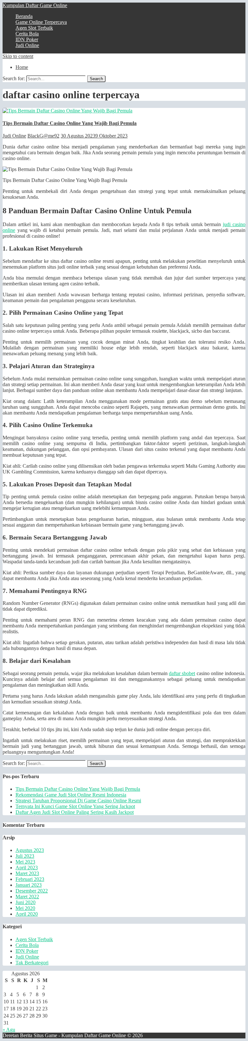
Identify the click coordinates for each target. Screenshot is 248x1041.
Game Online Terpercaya (41, 22)
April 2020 (27, 914)
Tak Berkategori (32, 962)
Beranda (24, 16)
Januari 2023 (29, 885)
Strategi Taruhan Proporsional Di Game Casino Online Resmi (78, 800)
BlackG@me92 (43, 135)
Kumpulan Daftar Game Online (35, 5)
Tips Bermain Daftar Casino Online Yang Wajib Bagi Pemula (70, 123)
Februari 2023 (30, 879)
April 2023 (27, 867)
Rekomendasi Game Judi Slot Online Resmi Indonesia (71, 794)
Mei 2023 (25, 861)
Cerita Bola (27, 33)
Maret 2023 (27, 873)
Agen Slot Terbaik (34, 28)
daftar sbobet (182, 673)
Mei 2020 (25, 908)
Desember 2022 (32, 890)
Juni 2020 (26, 902)
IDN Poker (27, 39)
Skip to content (18, 56)
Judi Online (27, 45)
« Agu (9, 1029)
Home (22, 67)
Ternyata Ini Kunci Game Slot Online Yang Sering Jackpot (75, 806)
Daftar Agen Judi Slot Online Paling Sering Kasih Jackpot (75, 812)
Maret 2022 (27, 896)
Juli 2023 (25, 856)
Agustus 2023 (30, 850)
